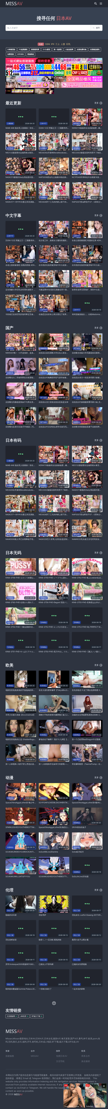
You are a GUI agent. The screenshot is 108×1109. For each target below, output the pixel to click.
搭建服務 (10, 1056)
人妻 (63, 44)
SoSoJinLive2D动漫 (80, 876)
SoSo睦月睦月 (78, 852)
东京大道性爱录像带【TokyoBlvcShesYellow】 (58, 690)
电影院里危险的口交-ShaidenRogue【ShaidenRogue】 (29, 739)
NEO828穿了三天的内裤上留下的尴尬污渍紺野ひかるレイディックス (67, 202)
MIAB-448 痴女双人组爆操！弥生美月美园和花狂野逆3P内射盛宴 (33, 128)
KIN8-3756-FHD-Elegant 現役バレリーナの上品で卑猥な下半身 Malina (68, 602)
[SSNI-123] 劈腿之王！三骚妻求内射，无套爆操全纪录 (61, 128)
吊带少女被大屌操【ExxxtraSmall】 (20, 715)
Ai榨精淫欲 (11, 49)
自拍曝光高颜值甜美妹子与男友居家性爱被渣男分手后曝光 (29, 402)
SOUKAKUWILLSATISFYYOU (18, 876)
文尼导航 (60, 1061)
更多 (96, 102)
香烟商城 (30, 54)
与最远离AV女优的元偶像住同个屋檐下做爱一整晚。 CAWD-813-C (66, 289)
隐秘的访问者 (11, 915)
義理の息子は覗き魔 (80, 940)
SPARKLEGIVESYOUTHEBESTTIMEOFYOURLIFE (26, 827)
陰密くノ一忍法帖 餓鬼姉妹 (50, 940)
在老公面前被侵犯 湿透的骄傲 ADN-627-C (23, 265)
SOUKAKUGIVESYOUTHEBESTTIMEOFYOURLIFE (60, 876)
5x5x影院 (46, 49)
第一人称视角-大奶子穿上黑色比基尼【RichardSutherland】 (30, 764)
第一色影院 (58, 49)
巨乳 (68, 44)
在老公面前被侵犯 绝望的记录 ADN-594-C (89, 240)
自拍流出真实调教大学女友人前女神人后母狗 (57, 353)
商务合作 (85, 1056)
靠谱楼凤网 (35, 49)
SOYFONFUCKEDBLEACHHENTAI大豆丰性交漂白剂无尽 (62, 802)
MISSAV (35, 1056)
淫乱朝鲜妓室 (11, 940)
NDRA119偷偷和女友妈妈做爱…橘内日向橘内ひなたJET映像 (64, 465)
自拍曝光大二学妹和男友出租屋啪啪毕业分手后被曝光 (28, 377)
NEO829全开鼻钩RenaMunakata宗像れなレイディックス (63, 152)
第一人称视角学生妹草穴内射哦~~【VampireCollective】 (62, 764)
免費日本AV (61, 1056)
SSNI (47, 44)
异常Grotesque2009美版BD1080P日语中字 (24, 964)
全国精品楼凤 (95, 49)
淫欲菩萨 (42, 915)
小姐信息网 (69, 49)
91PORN (20, 54)
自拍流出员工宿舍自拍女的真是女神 (53, 402)
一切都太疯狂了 (45, 989)
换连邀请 (85, 1061)
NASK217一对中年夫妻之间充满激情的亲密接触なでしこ (29, 202)
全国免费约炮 (81, 49)
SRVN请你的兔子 (79, 827)
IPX (52, 44)
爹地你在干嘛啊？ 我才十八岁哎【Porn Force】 (58, 739)
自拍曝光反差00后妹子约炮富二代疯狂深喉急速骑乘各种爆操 (31, 427)
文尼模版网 (11, 1016)
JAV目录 (23, 1016)
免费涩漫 (10, 54)
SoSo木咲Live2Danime (48, 852)
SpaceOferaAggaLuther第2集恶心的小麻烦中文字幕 (60, 827)
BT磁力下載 (36, 1016)
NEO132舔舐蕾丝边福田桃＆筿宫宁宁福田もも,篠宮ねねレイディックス (35, 152)
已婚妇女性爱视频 (79, 964)
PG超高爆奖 (23, 49)
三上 (57, 44)
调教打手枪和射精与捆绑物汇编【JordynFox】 (58, 715)
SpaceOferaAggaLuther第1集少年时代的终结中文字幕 (28, 802)
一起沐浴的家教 (78, 989)
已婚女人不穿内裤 (46, 964)
